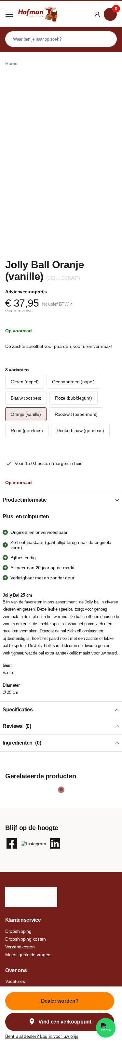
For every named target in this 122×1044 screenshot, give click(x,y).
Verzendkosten (19, 946)
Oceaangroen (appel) (73, 381)
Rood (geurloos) (27, 430)
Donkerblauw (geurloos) (80, 430)
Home (11, 63)
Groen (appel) (24, 381)
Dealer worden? (60, 1001)
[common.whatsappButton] (105, 1027)
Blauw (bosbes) (26, 398)
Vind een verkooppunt (64, 1021)
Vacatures (15, 981)
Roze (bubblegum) (73, 398)
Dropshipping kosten (25, 939)
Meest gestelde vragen (27, 954)
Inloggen (97, 14)
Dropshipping (18, 931)
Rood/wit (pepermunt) (76, 414)
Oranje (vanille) (26, 414)
